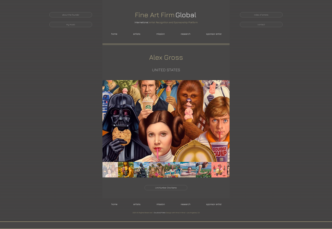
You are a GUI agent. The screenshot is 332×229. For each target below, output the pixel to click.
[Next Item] (225, 121)
